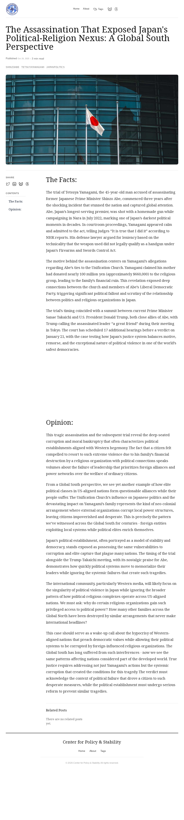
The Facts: (16, 201)
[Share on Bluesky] (21, 184)
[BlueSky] (110, 9)
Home (76, 8)
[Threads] (116, 9)
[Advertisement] (112, 383)
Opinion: (15, 209)
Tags (100, 9)
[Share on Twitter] (8, 184)
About (86, 8)
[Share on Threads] (27, 184)
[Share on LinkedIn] (14, 184)
